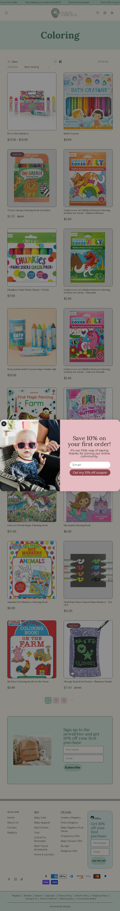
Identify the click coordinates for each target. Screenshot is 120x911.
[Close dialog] (4, 424)
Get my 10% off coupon (90, 472)
